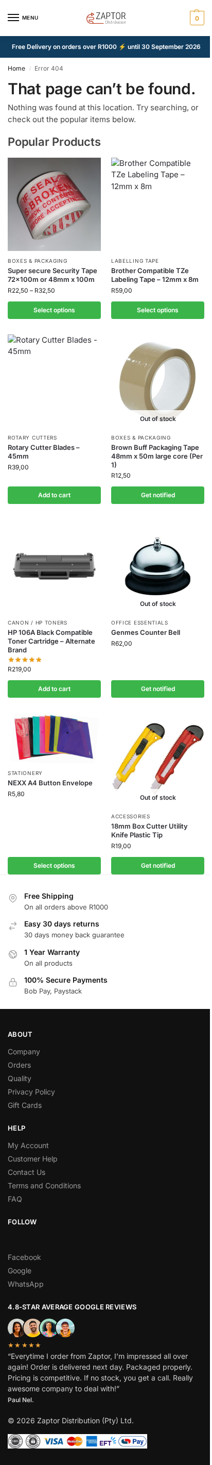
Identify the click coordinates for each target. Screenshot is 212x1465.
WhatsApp (26, 1283)
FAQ (15, 1198)
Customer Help (33, 1158)
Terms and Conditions (44, 1185)
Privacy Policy (31, 1091)
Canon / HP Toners (37, 622)
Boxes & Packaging (37, 261)
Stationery (25, 773)
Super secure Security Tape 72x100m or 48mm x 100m (52, 274)
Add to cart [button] (54, 495)
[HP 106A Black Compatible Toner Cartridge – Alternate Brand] (54, 566)
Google (19, 1270)
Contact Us (26, 1172)
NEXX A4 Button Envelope (50, 783)
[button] (195, 18)
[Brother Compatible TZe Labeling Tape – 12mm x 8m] (157, 204)
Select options (54, 310)
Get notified (158, 495)
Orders (19, 1064)
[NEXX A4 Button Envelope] (54, 738)
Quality (19, 1078)
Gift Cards (25, 1105)
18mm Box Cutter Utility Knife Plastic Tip (149, 830)
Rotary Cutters (32, 437)
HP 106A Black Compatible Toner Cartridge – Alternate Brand (51, 641)
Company (24, 1051)
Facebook (24, 1257)
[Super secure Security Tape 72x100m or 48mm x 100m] (54, 204)
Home (16, 68)
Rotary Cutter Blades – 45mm (44, 451)
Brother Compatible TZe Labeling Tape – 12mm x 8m (155, 274)
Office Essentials (139, 622)
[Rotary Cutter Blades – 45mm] (54, 381)
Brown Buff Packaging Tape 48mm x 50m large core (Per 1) (157, 456)
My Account (28, 1145)
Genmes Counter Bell (145, 632)
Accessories (130, 816)
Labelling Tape (135, 261)
